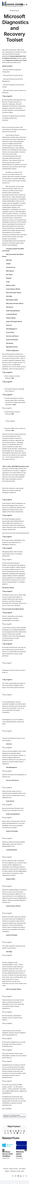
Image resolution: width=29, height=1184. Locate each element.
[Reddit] (13, 1131)
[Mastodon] (18, 1131)
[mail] (26, 1176)
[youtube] (18, 1176)
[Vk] (14, 1133)
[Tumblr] (8, 1133)
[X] (7, 1131)
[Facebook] (5, 1131)
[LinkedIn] (16, 1131)
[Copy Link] (23, 1133)
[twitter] (12, 1176)
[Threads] (5, 1133)
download (5, 120)
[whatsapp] (23, 1176)
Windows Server (14, 10)
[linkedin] (20, 1176)
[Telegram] (24, 1131)
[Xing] (17, 1133)
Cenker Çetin (20, 1171)
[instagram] (15, 1176)
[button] (3, 1150)
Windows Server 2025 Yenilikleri (7, 1154)
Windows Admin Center (20, 1154)
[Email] (20, 1133)
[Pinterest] (11, 1133)
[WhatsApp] (21, 1131)
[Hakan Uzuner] (12, 2)
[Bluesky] (10, 1131)
